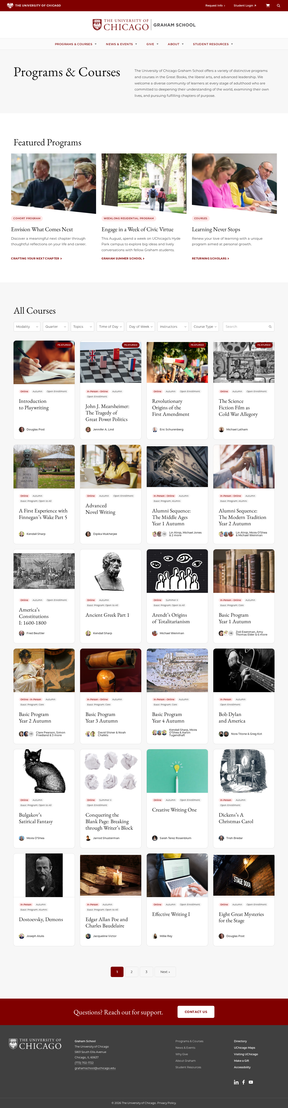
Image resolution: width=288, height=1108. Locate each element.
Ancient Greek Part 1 (108, 614)
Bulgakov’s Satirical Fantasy (36, 818)
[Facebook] (243, 1082)
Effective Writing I (171, 914)
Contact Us (196, 1012)
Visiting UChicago (246, 1054)
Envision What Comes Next (42, 229)
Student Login (243, 5)
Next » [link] (165, 972)
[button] (27, 327)
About (173, 44)
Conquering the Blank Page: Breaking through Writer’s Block (109, 821)
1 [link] (117, 972)
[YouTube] (251, 1082)
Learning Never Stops (216, 229)
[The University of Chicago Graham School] (144, 24)
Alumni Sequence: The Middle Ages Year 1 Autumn (171, 517)
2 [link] (132, 972)
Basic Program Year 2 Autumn (35, 717)
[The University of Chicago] (35, 1044)
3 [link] (146, 972)
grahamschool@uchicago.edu (95, 1068)
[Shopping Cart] (267, 5)
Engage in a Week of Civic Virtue (137, 229)
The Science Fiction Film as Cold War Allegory (238, 407)
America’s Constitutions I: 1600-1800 (34, 616)
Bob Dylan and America (232, 717)
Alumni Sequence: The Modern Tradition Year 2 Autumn (242, 517)
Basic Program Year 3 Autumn (102, 717)
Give (150, 44)
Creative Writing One (174, 809)
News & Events (119, 44)
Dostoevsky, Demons (41, 919)
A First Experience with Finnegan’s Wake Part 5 (43, 514)
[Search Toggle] (278, 5)
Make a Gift (241, 1060)
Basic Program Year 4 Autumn (168, 717)
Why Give (182, 1054)
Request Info (214, 5)
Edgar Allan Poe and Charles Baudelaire (107, 922)
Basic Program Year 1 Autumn (235, 618)
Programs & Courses (73, 44)
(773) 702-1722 (84, 1062)
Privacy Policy (166, 1103)
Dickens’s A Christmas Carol (236, 818)
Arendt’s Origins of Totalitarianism (171, 618)
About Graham (186, 1060)
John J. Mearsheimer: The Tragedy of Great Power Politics (107, 413)
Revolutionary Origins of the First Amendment (170, 407)
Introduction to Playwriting (34, 404)
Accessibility (242, 1067)
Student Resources (211, 44)
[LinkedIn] (236, 1082)
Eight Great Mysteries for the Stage (241, 917)
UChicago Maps (244, 1047)
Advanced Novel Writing (100, 508)
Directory (240, 1041)
